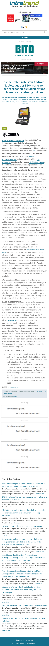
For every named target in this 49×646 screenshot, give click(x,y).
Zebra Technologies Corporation (13, 140)
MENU (24, 37)
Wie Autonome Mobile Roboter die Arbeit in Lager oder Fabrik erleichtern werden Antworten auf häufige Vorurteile (23, 513)
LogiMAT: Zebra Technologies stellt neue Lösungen (22, 526)
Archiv (30, 640)
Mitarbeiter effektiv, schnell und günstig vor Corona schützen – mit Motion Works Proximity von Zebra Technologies (22, 590)
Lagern (31, 156)
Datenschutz (23, 643)
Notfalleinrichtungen (37, 162)
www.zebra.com (13, 387)
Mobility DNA (12, 320)
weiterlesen (40, 494)
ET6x (34, 151)
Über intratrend (21, 640)
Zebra (15, 396)
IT (38, 391)
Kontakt (15, 643)
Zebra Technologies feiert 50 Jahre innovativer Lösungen (24, 605)
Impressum (33, 643)
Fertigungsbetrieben (9, 159)
